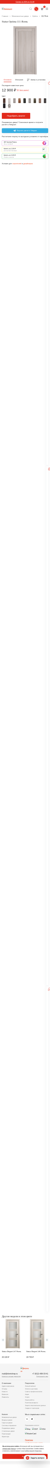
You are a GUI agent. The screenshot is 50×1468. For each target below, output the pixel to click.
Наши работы (29, 1400)
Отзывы (4, 1389)
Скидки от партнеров (32, 1408)
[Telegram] (32, 1419)
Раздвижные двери (8, 1428)
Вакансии (5, 1394)
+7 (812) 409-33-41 (40, 1374)
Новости (5, 1391)
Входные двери (7, 1420)
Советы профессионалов (33, 1391)
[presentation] (3, 1340)
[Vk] (27, 1419)
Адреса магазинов (8, 1386)
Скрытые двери (7, 1423)
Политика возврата (31, 1403)
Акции (27, 1394)
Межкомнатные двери (9, 1417)
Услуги (27, 1397)
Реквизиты (5, 1397)
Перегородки (6, 1434)
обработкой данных (9, 1449)
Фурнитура (5, 1436)
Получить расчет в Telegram (27, 130)
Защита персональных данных (35, 1405)
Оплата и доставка (31, 1389)
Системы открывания (9, 1425)
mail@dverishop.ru (10, 1374)
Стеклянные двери (8, 1431)
